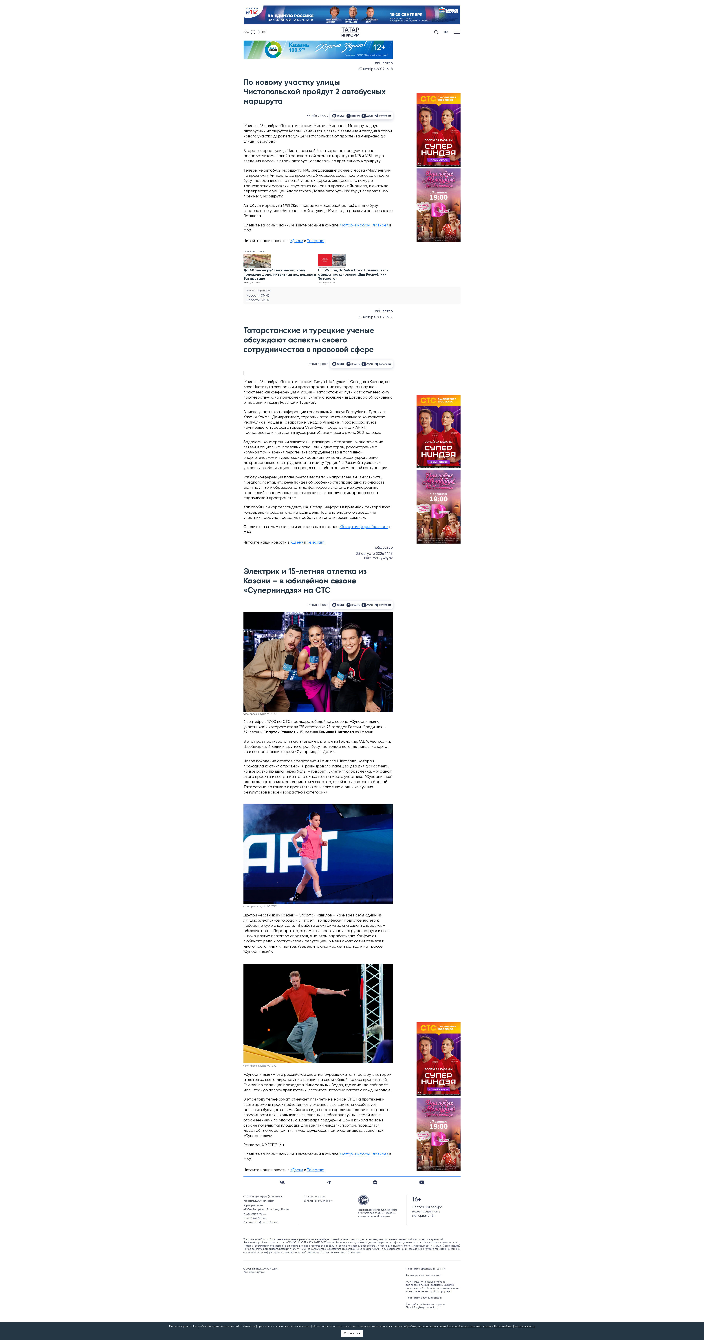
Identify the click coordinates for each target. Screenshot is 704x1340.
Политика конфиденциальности (424, 1298)
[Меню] (457, 32)
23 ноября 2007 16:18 (375, 69)
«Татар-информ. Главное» (364, 225)
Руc (246, 31)
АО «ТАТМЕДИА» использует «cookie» (426, 1282)
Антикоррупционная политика (423, 1275)
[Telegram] (329, 1182)
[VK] (282, 1182)
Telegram (315, 241)
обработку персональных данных (425, 1326)
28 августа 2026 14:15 (374, 554)
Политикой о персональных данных (469, 1326)
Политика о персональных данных (425, 1269)
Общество (384, 63)
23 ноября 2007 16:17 (375, 317)
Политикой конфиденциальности (514, 1326)
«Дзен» (296, 241)
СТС (286, 722)
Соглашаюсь (352, 1333)
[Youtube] (422, 1182)
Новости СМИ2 (258, 295)
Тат (264, 31)
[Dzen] (375, 1182)
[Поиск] (436, 32)
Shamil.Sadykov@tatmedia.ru (422, 1307)
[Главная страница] (350, 32)
